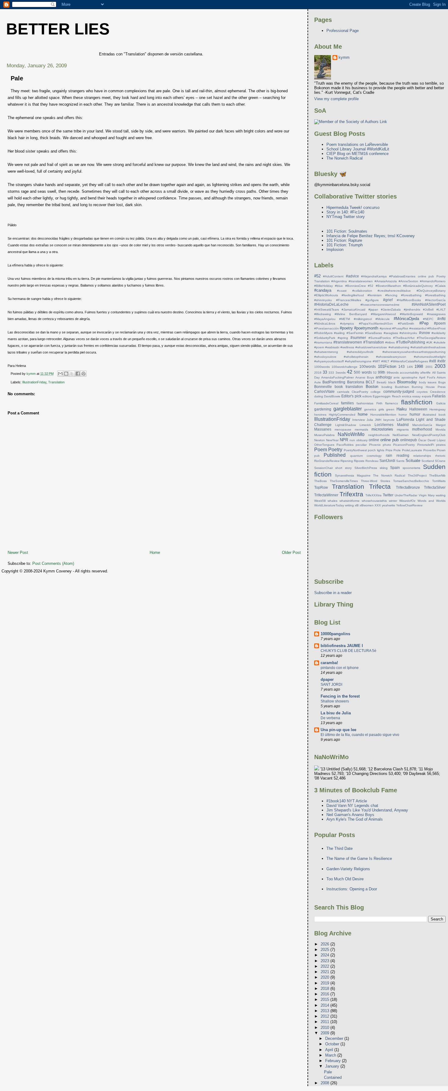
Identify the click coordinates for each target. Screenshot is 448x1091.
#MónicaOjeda (406, 318)
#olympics (347, 323)
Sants (400, 461)
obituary (362, 440)
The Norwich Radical (344, 158)
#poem (440, 323)
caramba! (329, 662)
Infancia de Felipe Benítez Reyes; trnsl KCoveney (370, 236)
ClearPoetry (360, 391)
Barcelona (355, 382)
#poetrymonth (366, 328)
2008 (325, 1083)
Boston (372, 386)
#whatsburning (399, 347)
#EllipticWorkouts (326, 295)
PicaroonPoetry (404, 444)
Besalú (381, 382)
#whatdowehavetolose (371, 347)
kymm (344, 57)
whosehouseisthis (374, 500)
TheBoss (320, 481)
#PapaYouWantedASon (376, 323)
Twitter (388, 495)
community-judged (398, 391)
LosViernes (384, 425)
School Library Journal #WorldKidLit (357, 149)
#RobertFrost (436, 328)
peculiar (361, 444)
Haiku (401, 409)
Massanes (322, 429)
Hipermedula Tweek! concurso (352, 207)
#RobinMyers (323, 333)
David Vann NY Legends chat (352, 805)
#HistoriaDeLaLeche (331, 304)
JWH (378, 419)
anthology (383, 377)
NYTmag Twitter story (345, 216)
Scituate (413, 460)
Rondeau (372, 461)
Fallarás (439, 396)
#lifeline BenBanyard (351, 314)
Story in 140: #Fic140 (345, 212)
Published (335, 455)
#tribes (390, 342)
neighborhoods (378, 435)
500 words (363, 372)
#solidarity (439, 333)
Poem (320, 449)
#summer (358, 338)
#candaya (322, 290)
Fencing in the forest (340, 696)
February (333, 1060)
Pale (328, 1072)
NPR (344, 440)
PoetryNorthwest (355, 450)
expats (426, 396)
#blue (339, 285)
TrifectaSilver (435, 487)
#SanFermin (355, 333)
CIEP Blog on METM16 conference (357, 153)
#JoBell (428, 309)
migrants (403, 429)
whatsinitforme (350, 500)
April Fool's (427, 377)
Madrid (403, 425)
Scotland (427, 461)
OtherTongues (324, 444)
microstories (382, 429)
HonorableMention (383, 414)
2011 (325, 1021)
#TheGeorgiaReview (431, 338)
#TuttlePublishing (410, 342)
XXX (378, 505)
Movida (441, 429)
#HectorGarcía (435, 300)
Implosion (334, 249)
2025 (325, 949)
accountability (409, 372)
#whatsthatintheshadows (428, 347)
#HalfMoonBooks (409, 300)
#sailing (339, 333)
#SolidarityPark (324, 338)
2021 (325, 972)
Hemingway (437, 409)
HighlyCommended (342, 414)
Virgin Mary (427, 495)
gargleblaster (347, 408)
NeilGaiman (401, 435)
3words (341, 372)
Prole (397, 450)
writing (349, 505)
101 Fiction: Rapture (344, 240)
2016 (318, 372)
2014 (325, 1005)
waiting (441, 495)
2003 (440, 366)
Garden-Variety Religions (348, 869)
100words (367, 366)
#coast (342, 290)
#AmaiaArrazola (386, 281)
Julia (370, 419)
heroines (320, 414)
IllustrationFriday (34, 382)
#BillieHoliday (323, 285)
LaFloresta (405, 419)
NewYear (332, 440)
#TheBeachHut (403, 338)
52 (375, 372)
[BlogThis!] (66, 374)
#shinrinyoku (408, 333)
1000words (322, 366)
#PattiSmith (406, 323)
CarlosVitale (324, 391)
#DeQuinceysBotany (431, 290)
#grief (388, 300)
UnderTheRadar (406, 495)
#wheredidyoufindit (360, 352)
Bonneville (323, 387)
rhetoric (440, 455)
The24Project (417, 475)
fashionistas (365, 403)
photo (387, 444)
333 (331, 372)
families (347, 403)
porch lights (376, 450)
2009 (325, 1033)
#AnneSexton (408, 281)
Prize (389, 450)
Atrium (441, 377)
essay (416, 396)
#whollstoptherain (356, 356)
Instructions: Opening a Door (351, 889)
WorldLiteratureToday (329, 505)
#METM (344, 319)
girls (381, 409)
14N (410, 366)
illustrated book (434, 414)
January (332, 1066)
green (390, 409)
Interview (358, 419)
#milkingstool (363, 319)
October (332, 1044)
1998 (418, 366)
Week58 (320, 500)
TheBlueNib (437, 475)
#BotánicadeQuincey (418, 285)
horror (403, 414)
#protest (385, 328)
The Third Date (339, 848)
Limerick (365, 425)
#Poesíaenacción (326, 328)
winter (393, 500)
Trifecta (380, 486)
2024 (325, 955)
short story (343, 468)
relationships (422, 455)
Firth (379, 403)
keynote (389, 419)
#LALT (441, 309)
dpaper (327, 679)
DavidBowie (332, 396)
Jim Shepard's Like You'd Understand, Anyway (367, 810)
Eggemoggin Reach (387, 396)
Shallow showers (335, 701)
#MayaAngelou (325, 319)
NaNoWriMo (351, 434)
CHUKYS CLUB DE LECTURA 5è (348, 651)
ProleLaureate (412, 450)
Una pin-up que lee (338, 729)
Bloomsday (407, 382)
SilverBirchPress (365, 468)
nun (352, 440)
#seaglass (391, 333)
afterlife (425, 372)
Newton (319, 440)
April (329, 1049)
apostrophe (409, 377)
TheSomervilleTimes (344, 481)
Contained (333, 1077)
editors (367, 396)
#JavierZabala (391, 309)
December (334, 1038)
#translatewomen (347, 342)
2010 (325, 1027)
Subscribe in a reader (333, 592)
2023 (325, 961)
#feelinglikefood (353, 295)
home (363, 414)
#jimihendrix (412, 309)
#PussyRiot (400, 328)
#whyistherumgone (358, 361)
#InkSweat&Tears (326, 309)
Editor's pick (351, 396)
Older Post (291, 552)
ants (396, 377)
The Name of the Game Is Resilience (359, 858)
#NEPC (428, 319)
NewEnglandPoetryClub (429, 435)
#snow (424, 333)
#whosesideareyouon (391, 356)
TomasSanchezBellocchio (411, 481)
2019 (325, 983)
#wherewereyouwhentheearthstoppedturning (414, 352)
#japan (373, 309)
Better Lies (58, 29)
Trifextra (351, 494)
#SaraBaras (373, 333)
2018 (325, 988)
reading (402, 455)
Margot (441, 425)
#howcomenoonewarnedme (380, 304)
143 (401, 366)
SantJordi (387, 461)
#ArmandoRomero (433, 281)
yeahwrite (388, 505)
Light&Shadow (345, 425)
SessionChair (323, 468)
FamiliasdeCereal (326, 403)
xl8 (357, 505)
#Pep (423, 323)
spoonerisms (411, 468)
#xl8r (441, 361)
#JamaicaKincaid (353, 309)
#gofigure (372, 300)
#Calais (440, 285)
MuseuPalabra (324, 435)
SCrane (440, 461)
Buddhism (402, 387)
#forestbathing (411, 295)
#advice (352, 276)
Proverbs (429, 450)
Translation (56, 382)
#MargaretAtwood (383, 314)
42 (349, 372)
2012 (325, 1016)
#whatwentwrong (326, 352)
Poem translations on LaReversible (357, 144)
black (392, 382)
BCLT (370, 382)
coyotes (422, 391)
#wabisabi (332, 347)
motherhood (422, 429)
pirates (441, 444)
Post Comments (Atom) (53, 563)
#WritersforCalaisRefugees (409, 361)
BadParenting (333, 382)
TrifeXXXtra (373, 495)
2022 (325, 966)
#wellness (347, 347)
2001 (429, 366)
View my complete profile (336, 99)
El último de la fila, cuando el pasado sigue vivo (360, 735)
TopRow (321, 487)
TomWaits (439, 481)
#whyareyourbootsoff (329, 361)
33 (325, 372)
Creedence (438, 391)
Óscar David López (432, 440)
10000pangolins (335, 634)
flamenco (391, 403)
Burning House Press (429, 387)
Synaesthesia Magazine (353, 475)
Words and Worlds (432, 500)
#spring (343, 338)
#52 (317, 276)
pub (317, 455)
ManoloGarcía (422, 425)
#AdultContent (333, 276)
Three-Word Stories (375, 481)
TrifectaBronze (408, 487)
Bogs (442, 382)
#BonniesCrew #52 (359, 285)
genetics (370, 409)
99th (381, 372)
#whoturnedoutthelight (430, 356)
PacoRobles (345, 444)
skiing (384, 468)
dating (318, 396)
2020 (325, 977)
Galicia (441, 403)
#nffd (441, 319)
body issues (428, 382)
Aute (317, 382)
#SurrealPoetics (379, 338)
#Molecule (382, 319)
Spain (395, 468)
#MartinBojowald (411, 314)
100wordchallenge (344, 366)
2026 (325, 944)
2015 (325, 999)
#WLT (385, 361)
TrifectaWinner (326, 495)
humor (415, 414)
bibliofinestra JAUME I (342, 645)
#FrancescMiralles (348, 300)
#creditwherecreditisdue (394, 290)
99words (393, 372)
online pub (389, 440)
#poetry (346, 328)
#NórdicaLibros (324, 323)
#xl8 (432, 361)
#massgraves (436, 314)
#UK (429, 342)
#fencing (391, 295)
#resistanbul (417, 328)
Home (155, 552)
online (374, 440)
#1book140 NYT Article (346, 801)
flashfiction (416, 402)
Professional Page (342, 30)
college (376, 391)
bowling (387, 387)
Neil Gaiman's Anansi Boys (350, 814)
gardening (322, 409)
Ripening (346, 461)
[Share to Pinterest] (83, 374)
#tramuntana (323, 342)
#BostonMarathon (388, 285)
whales (332, 500)
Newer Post (18, 552)
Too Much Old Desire (345, 879)
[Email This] (60, 374)
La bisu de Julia (336, 713)
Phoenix (375, 444)
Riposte (359, 461)
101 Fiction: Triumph (344, 245)
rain (389, 455)
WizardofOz (407, 500)
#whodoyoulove (325, 356)
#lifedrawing (322, 314)
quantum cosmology (366, 455)
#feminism (375, 295)
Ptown (441, 450)
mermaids (361, 429)
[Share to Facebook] (78, 374)
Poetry (335, 449)
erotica (406, 396)
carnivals (343, 391)
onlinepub (408, 440)
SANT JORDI (331, 684)
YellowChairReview (409, 505)
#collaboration (362, 290)
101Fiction (387, 366)
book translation (349, 387)
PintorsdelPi (425, 444)
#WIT (376, 361)
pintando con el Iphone (340, 668)
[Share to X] (72, 374)
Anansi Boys (364, 377)
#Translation (373, 342)
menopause (343, 429)
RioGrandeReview (327, 461)
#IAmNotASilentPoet (429, 304)
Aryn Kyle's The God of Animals (354, 819)
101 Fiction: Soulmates (346, 231)
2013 (325, 1010)
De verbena (330, 718)
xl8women (367, 505)
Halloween (418, 409)
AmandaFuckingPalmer (337, 377)
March (331, 1055)
